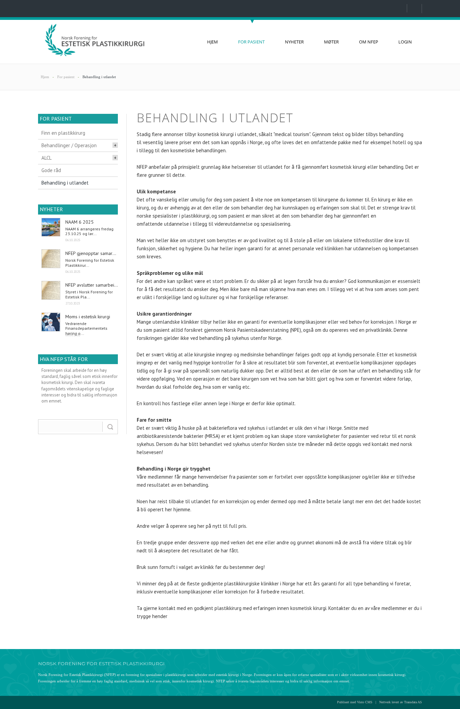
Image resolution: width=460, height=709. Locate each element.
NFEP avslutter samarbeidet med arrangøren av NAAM (91, 285)
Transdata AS (413, 702)
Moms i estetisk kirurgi (87, 317)
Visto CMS (364, 702)
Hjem (45, 77)
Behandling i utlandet (99, 77)
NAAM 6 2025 (79, 222)
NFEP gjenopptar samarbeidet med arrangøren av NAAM (91, 253)
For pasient (65, 77)
